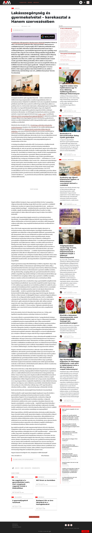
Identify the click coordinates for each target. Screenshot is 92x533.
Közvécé (30, 2)
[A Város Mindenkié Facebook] (66, 525)
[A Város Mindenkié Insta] (69, 525)
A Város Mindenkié (68, 109)
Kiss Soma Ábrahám (75, 420)
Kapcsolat (36, 2)
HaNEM (22, 468)
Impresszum (15, 524)
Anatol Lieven (65, 450)
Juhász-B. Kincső (65, 420)
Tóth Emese (64, 441)
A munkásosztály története (68, 435)
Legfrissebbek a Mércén (65, 405)
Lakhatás (17, 468)
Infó (50, 531)
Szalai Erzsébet (65, 465)
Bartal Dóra (65, 459)
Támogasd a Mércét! (16, 527)
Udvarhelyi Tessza (15, 26)
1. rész (39, 114)
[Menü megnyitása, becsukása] (88, 2)
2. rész (43, 114)
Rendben (85, 531)
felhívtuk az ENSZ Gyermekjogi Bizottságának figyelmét (27, 116)
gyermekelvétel (36, 468)
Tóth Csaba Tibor (65, 428)
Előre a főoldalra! (34, 516)
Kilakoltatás (23, 2)
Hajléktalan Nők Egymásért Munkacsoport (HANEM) (28, 42)
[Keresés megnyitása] (84, 3)
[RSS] (71, 525)
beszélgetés (28, 468)
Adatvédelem (15, 525)
